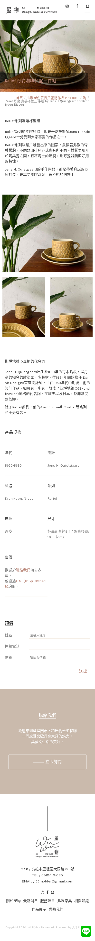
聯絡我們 (23, 570)
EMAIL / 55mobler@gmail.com (47, 881)
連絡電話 (12, 646)
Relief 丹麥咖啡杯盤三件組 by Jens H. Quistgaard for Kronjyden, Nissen (47, 102)
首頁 (19, 98)
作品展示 (39, 909)
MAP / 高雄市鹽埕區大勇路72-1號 (47, 869)
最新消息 (30, 901)
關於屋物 (13, 901)
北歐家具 (64, 901)
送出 (83, 671)
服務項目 (47, 901)
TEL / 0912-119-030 (47, 875)
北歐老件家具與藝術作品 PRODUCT (53, 98)
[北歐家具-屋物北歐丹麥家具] (31, 10)
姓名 (8, 635)
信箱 (8, 657)
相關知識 (81, 901)
